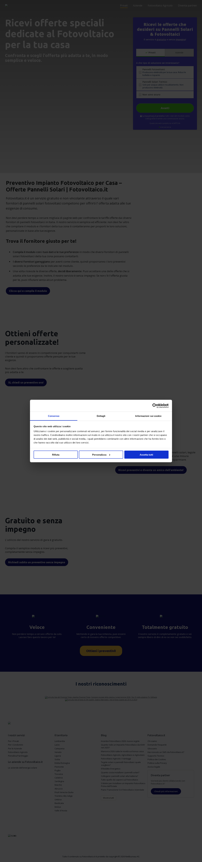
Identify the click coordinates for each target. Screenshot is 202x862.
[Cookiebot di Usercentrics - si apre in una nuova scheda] (155, 405)
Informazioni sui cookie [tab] (148, 416)
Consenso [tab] (53, 416)
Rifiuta (55, 454)
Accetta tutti (146, 454)
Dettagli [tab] (101, 416)
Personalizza (99, 454)
